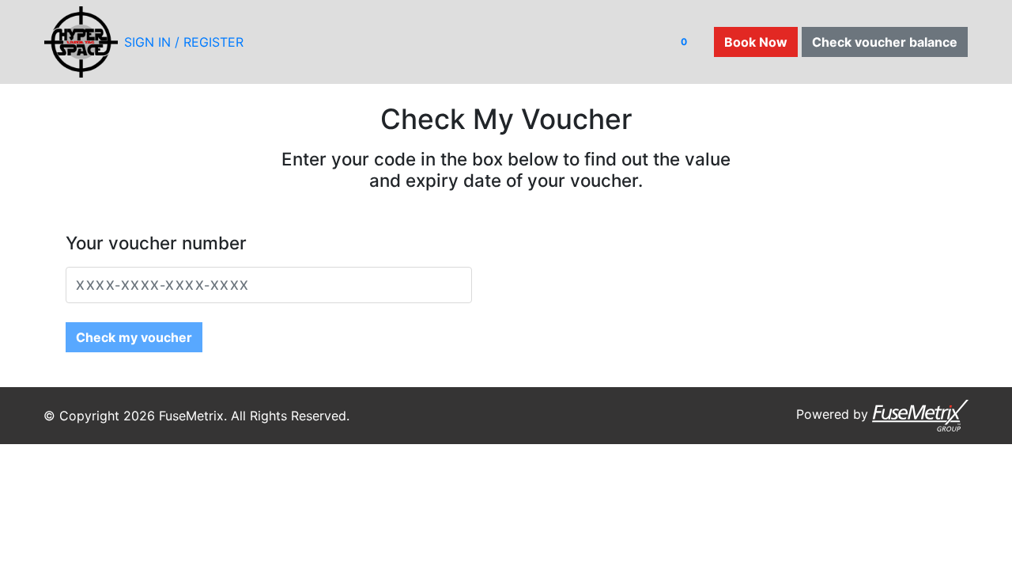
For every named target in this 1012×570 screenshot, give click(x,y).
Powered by (834, 414)
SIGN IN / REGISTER (184, 42)
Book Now (755, 42)
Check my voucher (134, 337)
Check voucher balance (884, 42)
